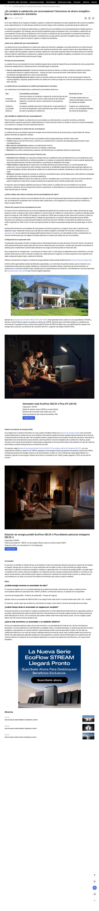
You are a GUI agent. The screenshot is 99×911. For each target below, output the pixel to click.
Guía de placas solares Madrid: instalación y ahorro (21, 728)
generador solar (10, 233)
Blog (10, 6)
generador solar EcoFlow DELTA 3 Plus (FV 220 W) (30, 320)
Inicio (6, 6)
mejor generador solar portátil (17, 271)
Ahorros (7, 717)
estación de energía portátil (69, 433)
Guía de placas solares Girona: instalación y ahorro (20, 737)
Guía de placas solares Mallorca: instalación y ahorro (21, 720)
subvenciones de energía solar (81, 260)
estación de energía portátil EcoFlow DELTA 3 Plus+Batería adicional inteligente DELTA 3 (50, 448)
